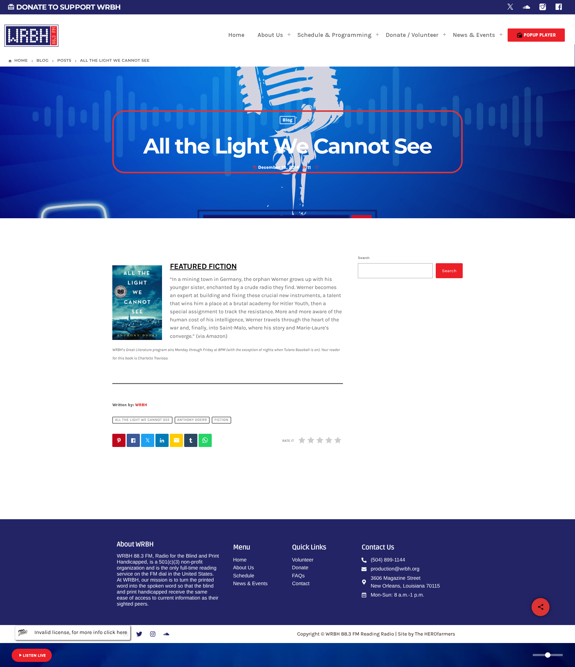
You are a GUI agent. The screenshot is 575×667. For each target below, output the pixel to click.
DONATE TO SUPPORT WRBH (63, 7)
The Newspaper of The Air (413, 427)
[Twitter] (139, 634)
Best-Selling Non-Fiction (402, 347)
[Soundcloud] (526, 7)
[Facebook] (558, 7)
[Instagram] (542, 7)
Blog (288, 120)
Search (364, 258)
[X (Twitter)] (510, 7)
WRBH (141, 405)
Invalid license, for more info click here (80, 633)
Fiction (221, 420)
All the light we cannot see (142, 420)
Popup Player (536, 35)
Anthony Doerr (192, 420)
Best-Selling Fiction (406, 458)
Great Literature (402, 397)
